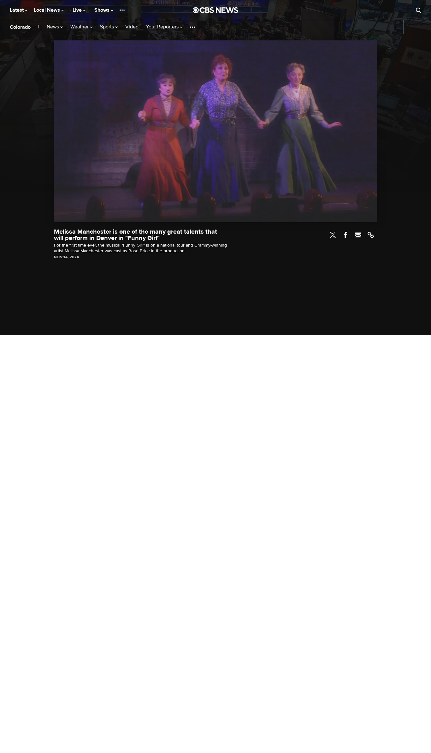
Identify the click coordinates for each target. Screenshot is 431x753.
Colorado (20, 27)
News (53, 27)
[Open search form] (418, 10)
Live (78, 10)
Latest (17, 10)
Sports (107, 27)
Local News (47, 10)
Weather (80, 27)
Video (132, 27)
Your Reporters (163, 27)
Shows (102, 10)
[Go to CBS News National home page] (215, 10)
